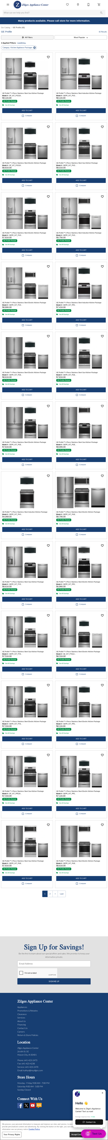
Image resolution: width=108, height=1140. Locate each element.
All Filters (29, 37)
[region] (54, 1130)
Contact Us (22, 1028)
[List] (67, 4)
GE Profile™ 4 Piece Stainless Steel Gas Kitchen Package (23, 93)
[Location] (78, 4)
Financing (21, 1024)
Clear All (21, 43)
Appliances (22, 1007)
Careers (21, 1031)
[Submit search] (101, 12)
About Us (21, 1021)
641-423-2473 (30, 1060)
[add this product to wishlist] (48, 57)
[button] (8, 4)
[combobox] (81, 37)
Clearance (22, 1014)
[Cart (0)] (99, 4)
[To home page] (31, 5)
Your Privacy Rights (12, 1135)
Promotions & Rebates (27, 1010)
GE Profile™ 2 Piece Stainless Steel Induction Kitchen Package (24, 512)
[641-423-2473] (88, 4)
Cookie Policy (34, 1129)
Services (21, 1017)
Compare (28, 116)
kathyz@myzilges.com (33, 1070)
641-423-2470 (31, 1067)
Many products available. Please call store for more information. (54, 20)
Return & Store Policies (27, 1035)
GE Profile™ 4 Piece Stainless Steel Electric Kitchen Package (24, 163)
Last (61, 894)
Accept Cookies (77, 1135)
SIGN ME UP (54, 981)
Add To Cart (27, 110)
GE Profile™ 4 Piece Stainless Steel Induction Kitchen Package (78, 93)
